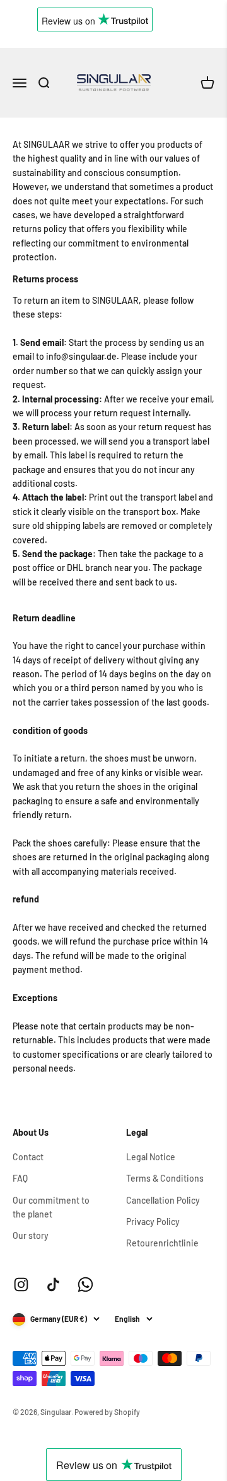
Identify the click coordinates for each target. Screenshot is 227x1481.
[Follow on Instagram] (21, 1284)
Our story (31, 1235)
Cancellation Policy (163, 1200)
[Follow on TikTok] (53, 1284)
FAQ (20, 1178)
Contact (28, 1156)
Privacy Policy (153, 1221)
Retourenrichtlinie (162, 1243)
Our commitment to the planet (51, 1207)
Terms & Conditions (165, 1178)
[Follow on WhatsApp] (85, 1284)
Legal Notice (150, 1156)
